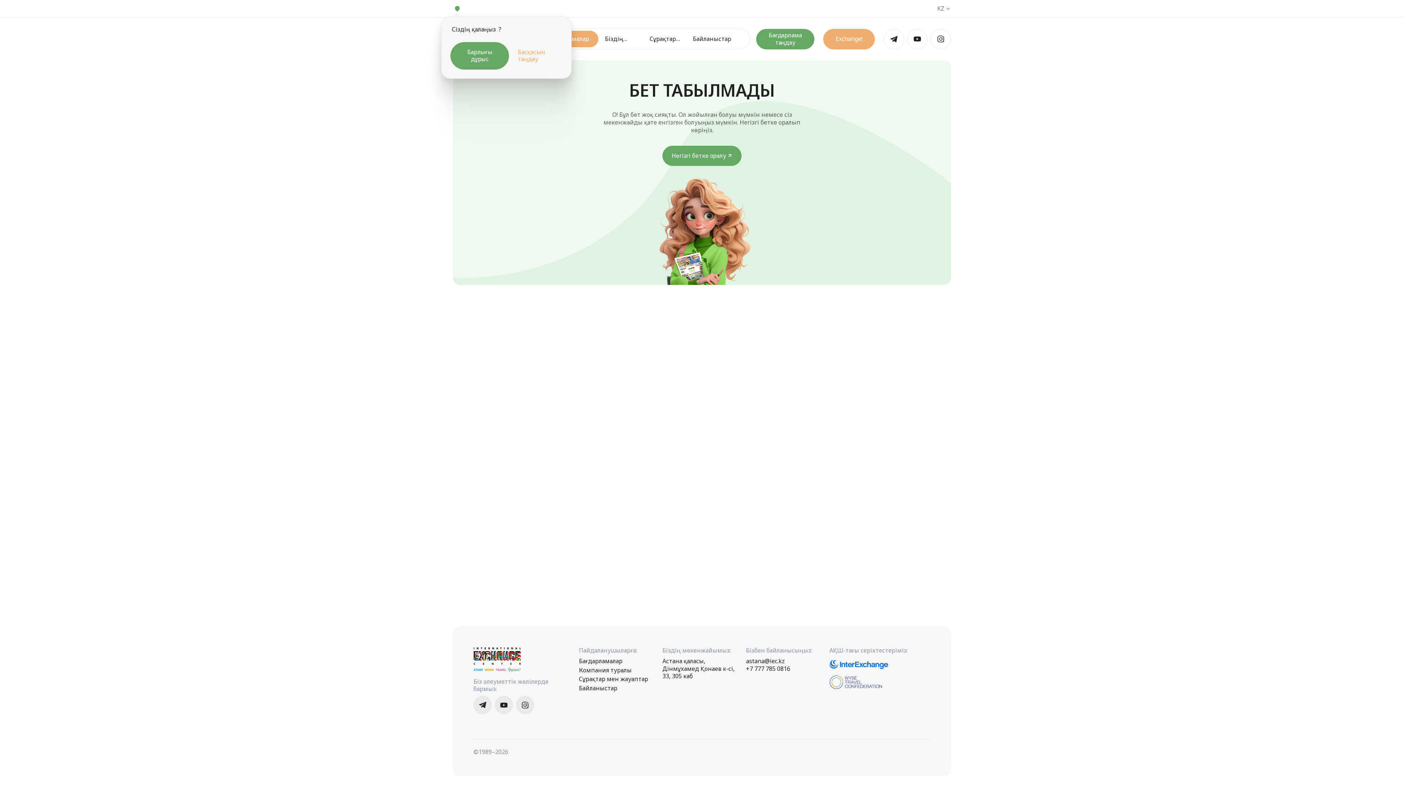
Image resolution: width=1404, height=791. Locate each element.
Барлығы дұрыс (480, 55)
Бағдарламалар (601, 661)
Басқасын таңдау (531, 56)
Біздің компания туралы (619, 39)
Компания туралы (605, 670)
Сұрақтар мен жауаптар (663, 39)
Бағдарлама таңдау (785, 38)
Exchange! (849, 39)
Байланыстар (712, 39)
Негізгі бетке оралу (699, 156)
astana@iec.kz (765, 661)
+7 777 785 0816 (768, 669)
